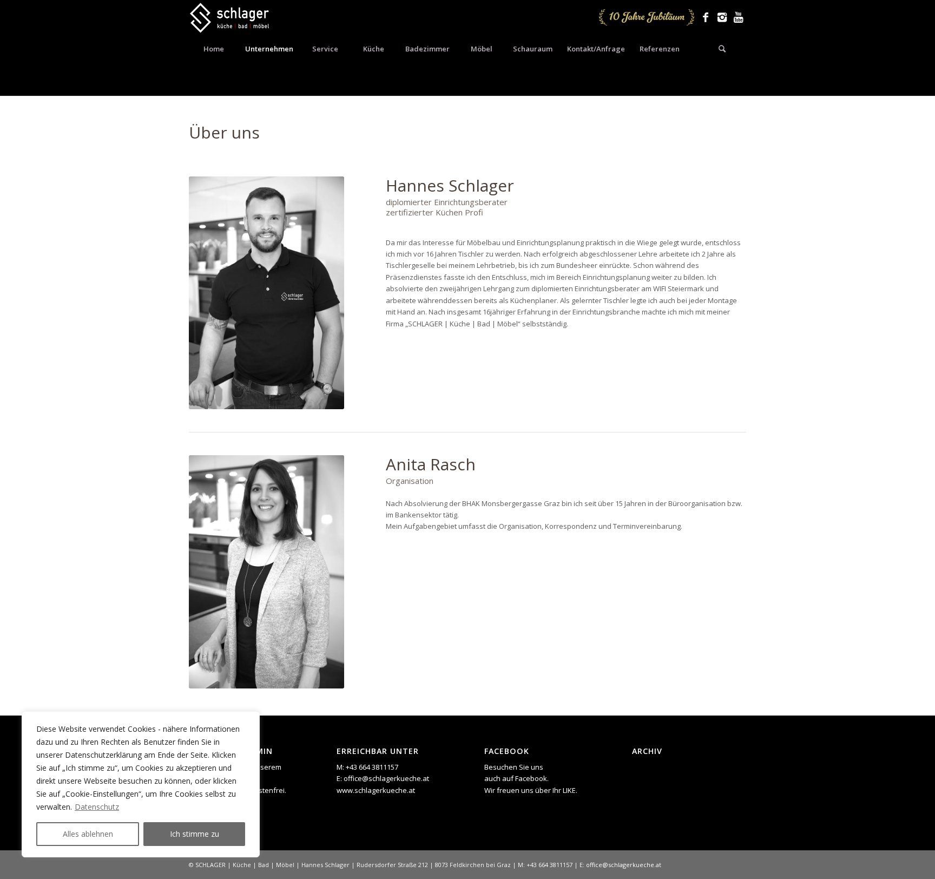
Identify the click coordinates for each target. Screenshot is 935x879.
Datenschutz (97, 807)
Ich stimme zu (194, 834)
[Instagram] (722, 17)
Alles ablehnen (88, 834)
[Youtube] (738, 17)
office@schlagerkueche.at (386, 778)
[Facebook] (705, 17)
